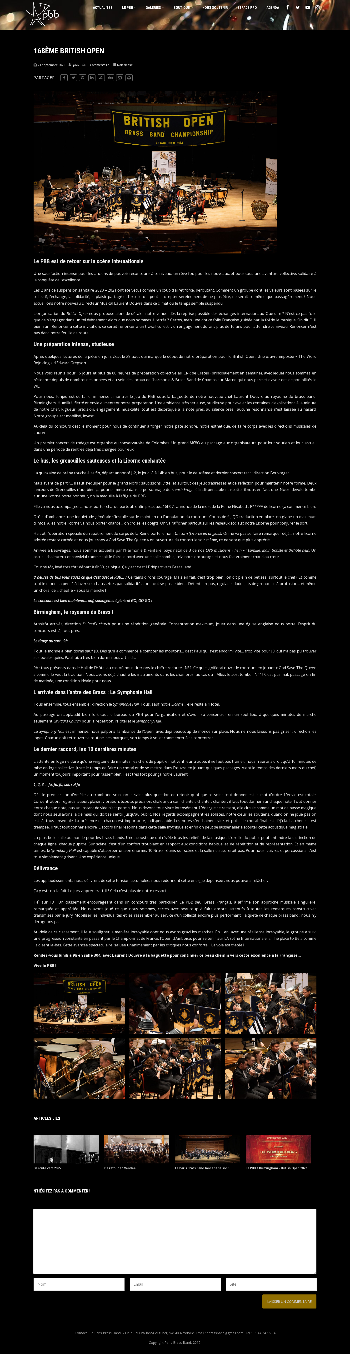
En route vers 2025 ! (48, 1168)
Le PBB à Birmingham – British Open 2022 (276, 1168)
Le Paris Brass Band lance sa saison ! (202, 1168)
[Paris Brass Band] (42, 27)
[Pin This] (82, 77)
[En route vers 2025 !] (66, 1162)
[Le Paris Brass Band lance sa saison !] (207, 1162)
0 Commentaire (98, 65)
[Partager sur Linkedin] (91, 77)
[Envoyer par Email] (119, 77)
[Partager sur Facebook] (64, 77)
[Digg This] (110, 77)
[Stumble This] (101, 77)
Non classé (125, 65)
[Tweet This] (73, 77)
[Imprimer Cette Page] (129, 77)
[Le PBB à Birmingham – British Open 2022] (278, 1162)
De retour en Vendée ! (120, 1168)
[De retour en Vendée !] (136, 1162)
